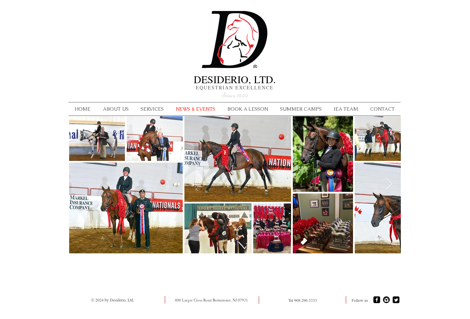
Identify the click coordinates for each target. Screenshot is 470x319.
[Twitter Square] (396, 299)
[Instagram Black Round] (386, 299)
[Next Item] (389, 184)
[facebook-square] (376, 299)
